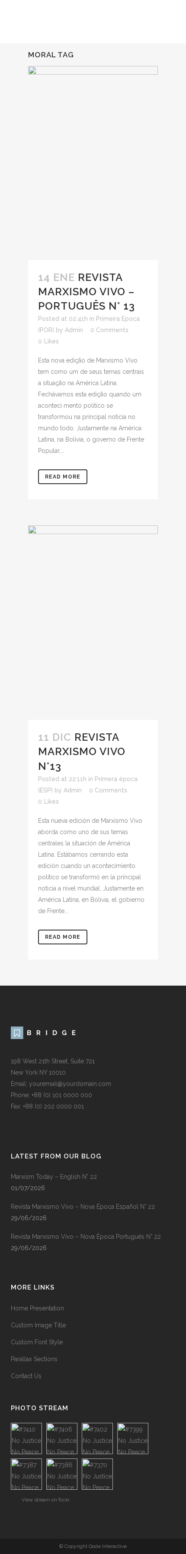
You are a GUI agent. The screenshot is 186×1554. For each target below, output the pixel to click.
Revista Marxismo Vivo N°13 (81, 751)
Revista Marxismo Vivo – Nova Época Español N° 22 (83, 1206)
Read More (62, 477)
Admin (74, 330)
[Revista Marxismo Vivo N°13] (93, 622)
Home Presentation (37, 1308)
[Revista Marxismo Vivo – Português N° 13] (93, 163)
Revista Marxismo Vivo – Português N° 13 (86, 291)
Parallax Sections (34, 1359)
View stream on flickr (46, 1500)
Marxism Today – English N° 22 (54, 1176)
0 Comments (109, 330)
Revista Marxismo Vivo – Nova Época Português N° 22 (86, 1236)
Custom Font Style (37, 1342)
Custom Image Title (38, 1325)
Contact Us (26, 1376)
